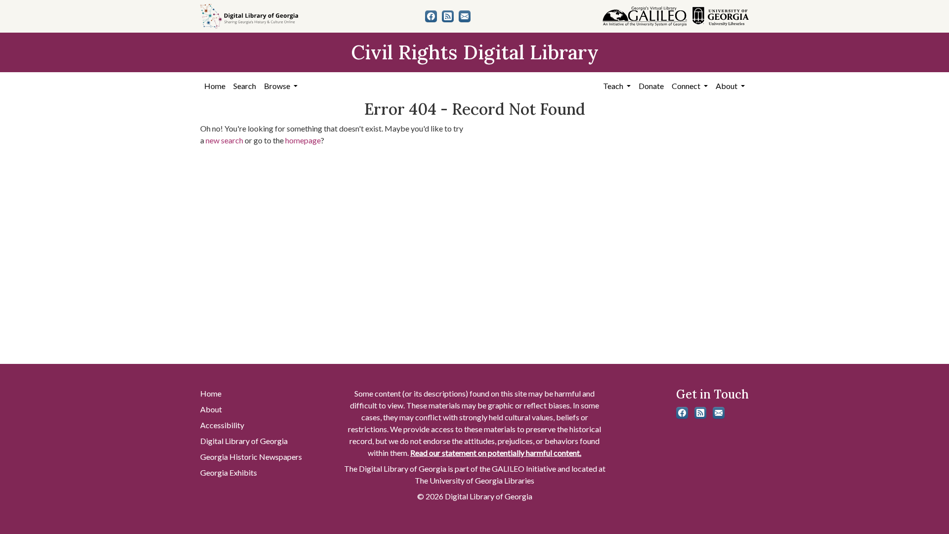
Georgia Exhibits (228, 472)
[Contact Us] (465, 16)
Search (244, 85)
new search (224, 140)
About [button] (727, 85)
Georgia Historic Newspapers (251, 456)
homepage (303, 140)
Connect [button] (687, 85)
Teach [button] (614, 85)
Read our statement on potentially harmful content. (495, 452)
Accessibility (222, 425)
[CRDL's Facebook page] (431, 16)
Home (214, 85)
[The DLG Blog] (448, 16)
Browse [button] (278, 85)
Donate (651, 85)
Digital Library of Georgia (244, 440)
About (211, 409)
